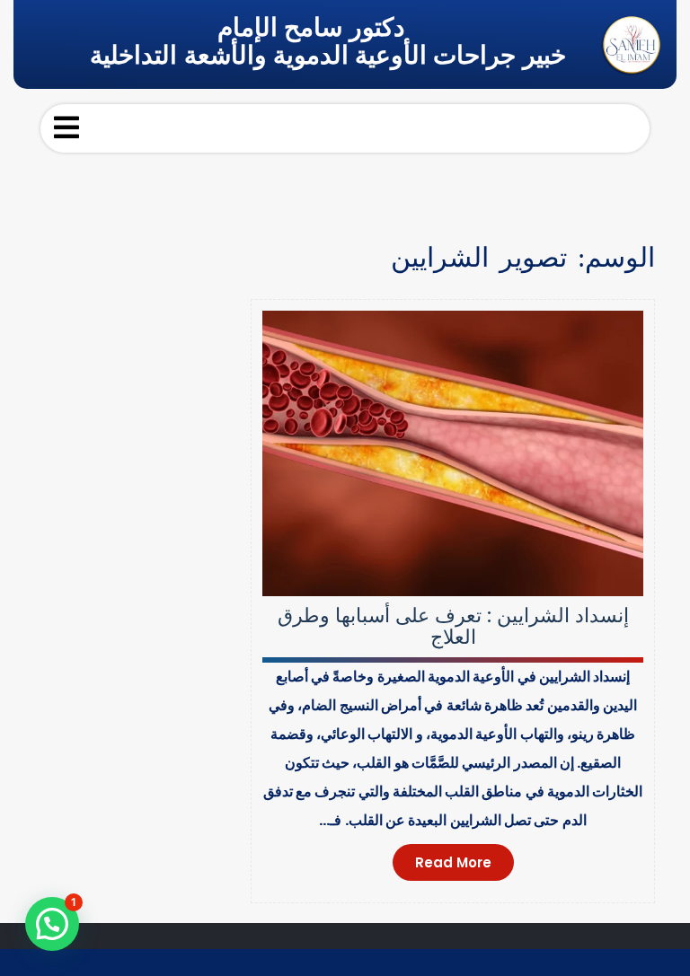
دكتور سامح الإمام (310, 27)
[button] (52, 924)
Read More (453, 862)
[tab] (66, 127)
